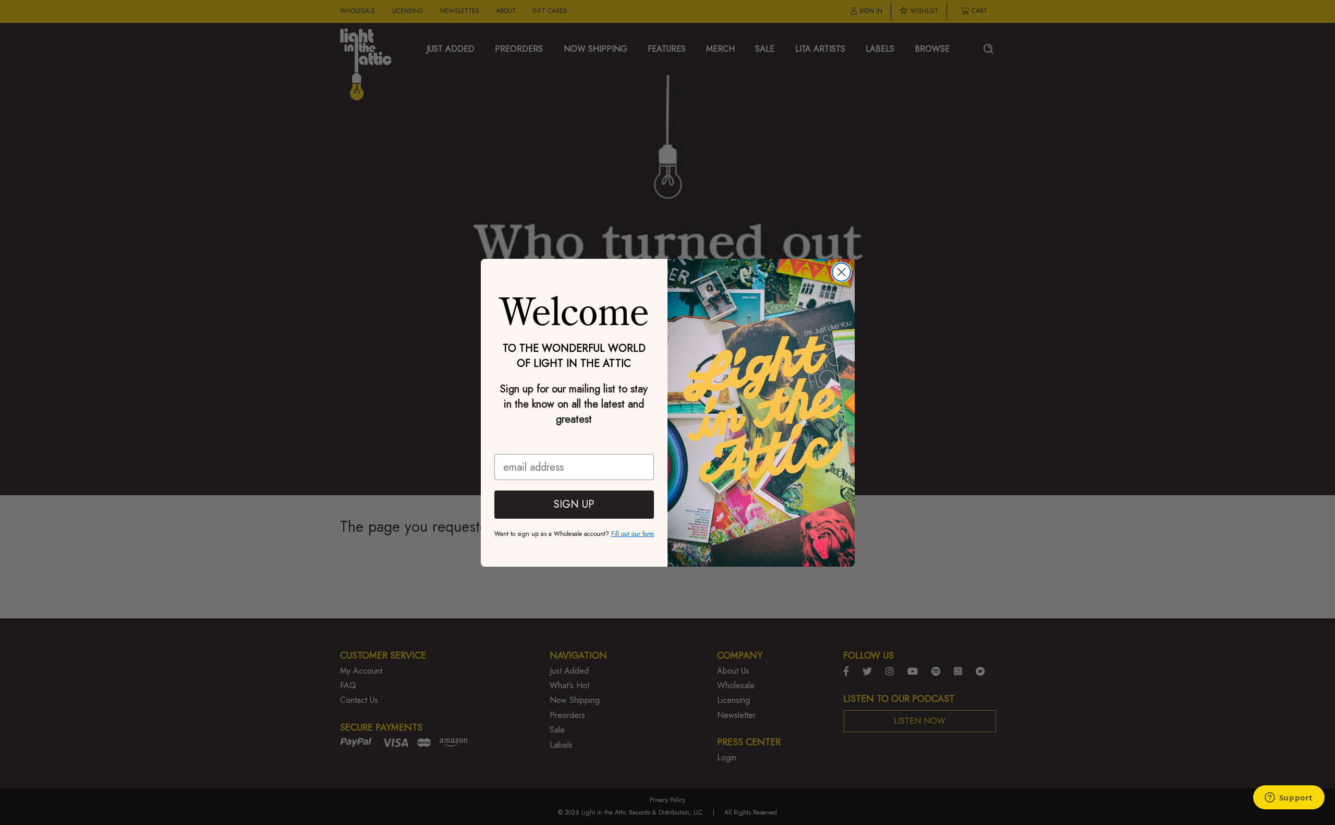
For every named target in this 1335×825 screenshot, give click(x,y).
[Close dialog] (841, 272)
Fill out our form (632, 534)
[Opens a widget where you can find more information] (1289, 798)
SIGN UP (574, 504)
